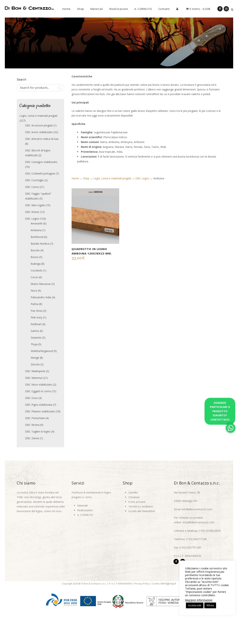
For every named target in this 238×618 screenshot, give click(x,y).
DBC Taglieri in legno (37, 431)
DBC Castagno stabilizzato (41, 162)
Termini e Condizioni (140, 506)
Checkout (134, 497)
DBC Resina (32, 425)
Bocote (35, 250)
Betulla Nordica (40, 243)
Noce (34, 290)
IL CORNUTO (85, 515)
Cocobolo (36, 270)
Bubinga (36, 263)
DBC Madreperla (35, 371)
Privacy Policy (141, 583)
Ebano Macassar (41, 284)
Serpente (36, 337)
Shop (86, 178)
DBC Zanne (32, 438)
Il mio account (136, 502)
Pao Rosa (36, 310)
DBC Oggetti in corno (38, 391)
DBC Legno (32, 218)
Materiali (82, 505)
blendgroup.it (168, 583)
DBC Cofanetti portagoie (40, 173)
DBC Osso (31, 398)
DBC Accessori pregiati (39, 125)
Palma (34, 304)
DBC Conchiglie (34, 180)
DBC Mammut (34, 378)
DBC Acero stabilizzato (39, 132)
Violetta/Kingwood (42, 351)
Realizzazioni (85, 510)
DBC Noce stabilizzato (38, 384)
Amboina (36, 230)
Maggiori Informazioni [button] (198, 600)
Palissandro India (41, 297)
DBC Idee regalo (35, 205)
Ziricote (35, 364)
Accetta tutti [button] (194, 605)
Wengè (35, 357)
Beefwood (37, 237)
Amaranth (37, 223)
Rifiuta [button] (210, 605)
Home (75, 178)
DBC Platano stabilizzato (40, 411)
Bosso (34, 257)
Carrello (133, 492)
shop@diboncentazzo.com (198, 522)
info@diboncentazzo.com (197, 509)
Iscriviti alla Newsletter (141, 511)
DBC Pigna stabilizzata (38, 404)
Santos (35, 331)
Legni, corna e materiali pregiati (38, 115)
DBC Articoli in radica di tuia (41, 139)
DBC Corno (32, 187)
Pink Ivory (36, 317)
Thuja (34, 344)
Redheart (36, 324)
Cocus (34, 277)
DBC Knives (32, 212)
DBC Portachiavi (35, 418)
